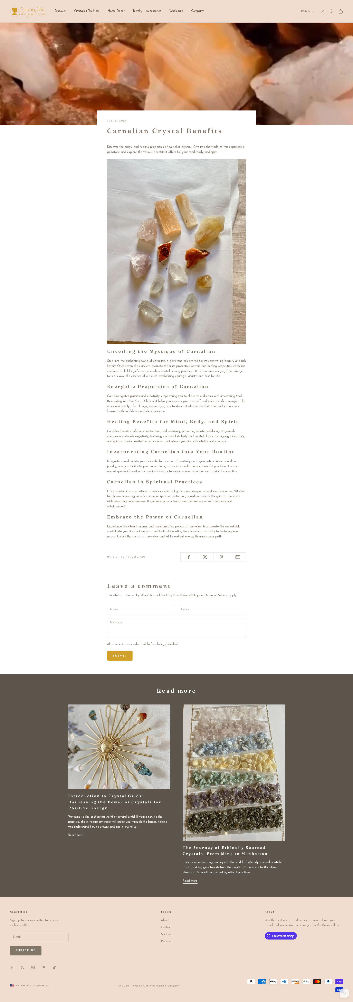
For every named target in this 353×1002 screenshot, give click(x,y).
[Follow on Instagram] (33, 967)
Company (197, 11)
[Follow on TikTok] (54, 967)
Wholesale (176, 11)
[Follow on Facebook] (12, 967)
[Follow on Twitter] (22, 967)
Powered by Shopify (164, 985)
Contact (166, 927)
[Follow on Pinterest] (44, 967)
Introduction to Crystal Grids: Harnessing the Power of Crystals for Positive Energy (115, 802)
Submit (120, 656)
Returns (166, 941)
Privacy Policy (189, 595)
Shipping (166, 934)
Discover (60, 11)
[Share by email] (238, 557)
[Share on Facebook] (189, 557)
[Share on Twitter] (205, 557)
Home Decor (116, 11)
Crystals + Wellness (86, 11)
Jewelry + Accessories (147, 11)
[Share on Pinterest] (221, 557)
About (165, 920)
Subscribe (26, 950)
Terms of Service (217, 595)
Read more (75, 835)
